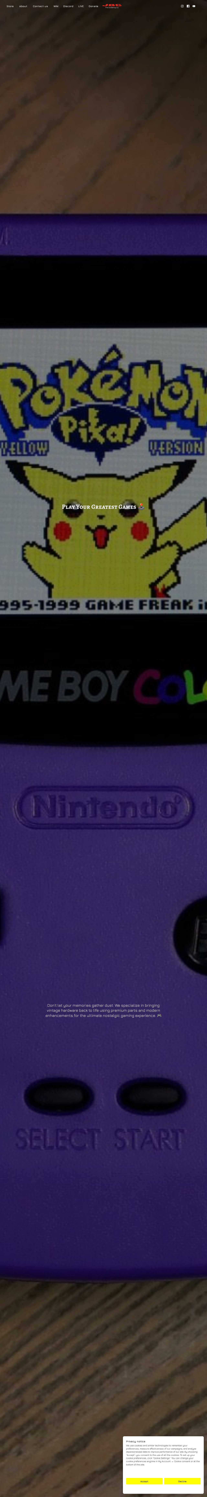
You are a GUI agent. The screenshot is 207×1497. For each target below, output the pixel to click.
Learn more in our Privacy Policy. (144, 1470)
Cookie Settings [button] (163, 1489)
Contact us (40, 6)
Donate (93, 6)
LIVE (81, 6)
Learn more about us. (138, 1473)
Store (10, 6)
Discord (68, 6)
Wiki (56, 6)
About (23, 6)
